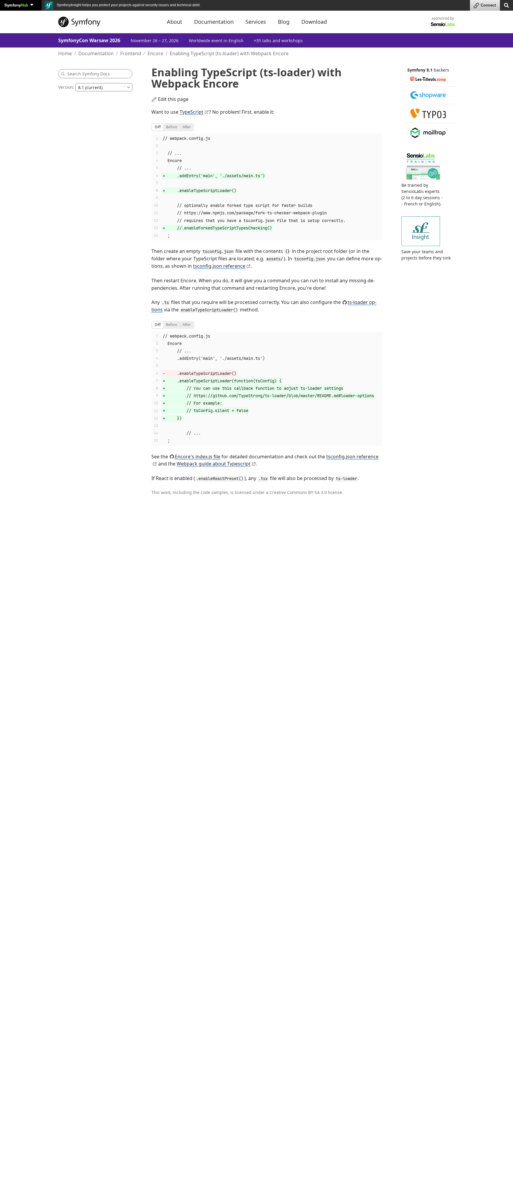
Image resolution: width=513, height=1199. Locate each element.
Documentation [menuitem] (214, 21)
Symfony (16, 5)
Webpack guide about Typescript (214, 463)
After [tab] (187, 126)
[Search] (506, 5)
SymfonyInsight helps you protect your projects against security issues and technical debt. (128, 5)
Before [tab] (171, 126)
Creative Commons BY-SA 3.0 (298, 492)
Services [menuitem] (256, 21)
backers (441, 70)
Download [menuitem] (314, 21)
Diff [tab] (158, 126)
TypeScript (191, 112)
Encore (155, 53)
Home (65, 53)
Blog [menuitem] (283, 21)
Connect (488, 5)
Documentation (96, 53)
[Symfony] (107, 22)
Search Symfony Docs (88, 74)
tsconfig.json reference (219, 266)
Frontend (130, 53)
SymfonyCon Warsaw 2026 (89, 40)
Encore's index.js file (197, 456)
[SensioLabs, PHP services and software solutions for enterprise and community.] (443, 24)
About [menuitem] (174, 21)
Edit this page (173, 99)
